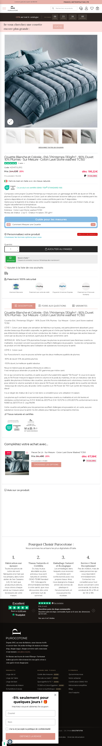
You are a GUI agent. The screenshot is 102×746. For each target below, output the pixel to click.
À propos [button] (73, 670)
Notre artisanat (75, 678)
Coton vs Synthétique (48, 689)
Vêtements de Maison (15, 685)
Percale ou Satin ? (47, 678)
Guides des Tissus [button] (46, 670)
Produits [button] (10, 670)
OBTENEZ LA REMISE (30, 736)
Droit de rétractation (76, 737)
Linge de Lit (10, 674)
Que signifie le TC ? (47, 682)
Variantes (81, 306)
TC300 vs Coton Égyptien (50, 685)
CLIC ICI (58, 26)
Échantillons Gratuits (14, 689)
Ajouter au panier (59, 249)
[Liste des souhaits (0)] (92, 8)
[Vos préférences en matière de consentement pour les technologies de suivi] (4, 743)
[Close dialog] (55, 695)
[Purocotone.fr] (13, 8)
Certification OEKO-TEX (78, 682)
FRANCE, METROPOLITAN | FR (76, 2)
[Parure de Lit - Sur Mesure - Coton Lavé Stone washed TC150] (17, 463)
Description (24, 306)
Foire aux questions (53, 306)
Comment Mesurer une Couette (53, 224)
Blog (71, 689)
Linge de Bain (11, 682)
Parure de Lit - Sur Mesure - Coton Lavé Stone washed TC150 (58, 452)
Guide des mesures (47, 674)
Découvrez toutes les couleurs (51, 147)
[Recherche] (53, 8)
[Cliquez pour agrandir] (10, 122)
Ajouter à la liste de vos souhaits (25, 267)
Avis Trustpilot (74, 692)
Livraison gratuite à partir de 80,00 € (26, 1)
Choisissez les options (46, 464)
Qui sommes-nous (76, 674)
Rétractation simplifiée (78, 685)
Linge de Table (12, 678)
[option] (51, 463)
